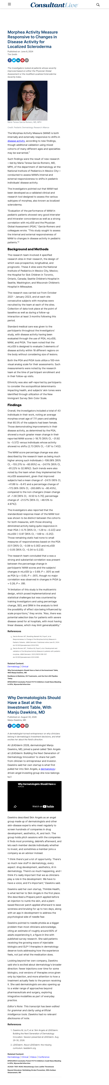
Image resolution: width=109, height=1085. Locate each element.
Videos (33, 1057)
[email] (27, 60)
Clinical (24, 666)
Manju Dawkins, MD (17, 720)
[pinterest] (22, 60)
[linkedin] (18, 60)
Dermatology (14, 666)
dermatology (48, 769)
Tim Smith (12, 54)
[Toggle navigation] (9, 4)
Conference (43, 1057)
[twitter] (14, 60)
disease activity (16, 141)
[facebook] (10, 60)
